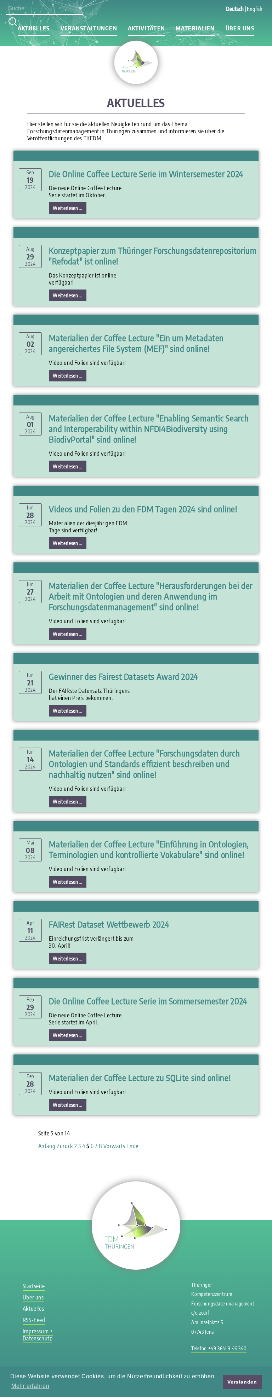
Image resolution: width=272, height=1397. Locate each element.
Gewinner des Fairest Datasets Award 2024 (123, 676)
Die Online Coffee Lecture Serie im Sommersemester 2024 (148, 1000)
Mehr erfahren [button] (30, 1386)
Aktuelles (34, 28)
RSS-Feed (34, 1319)
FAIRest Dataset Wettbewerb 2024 (109, 924)
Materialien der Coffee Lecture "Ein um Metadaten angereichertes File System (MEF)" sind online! (136, 342)
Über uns (240, 28)
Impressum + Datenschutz (38, 1335)
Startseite (34, 1286)
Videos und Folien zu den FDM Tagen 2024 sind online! (143, 508)
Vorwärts (114, 1146)
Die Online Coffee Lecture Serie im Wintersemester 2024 (146, 173)
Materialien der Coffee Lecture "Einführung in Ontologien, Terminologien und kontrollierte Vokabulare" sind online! (149, 849)
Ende (132, 1146)
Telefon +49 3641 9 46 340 (218, 1348)
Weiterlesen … (69, 209)
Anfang (47, 1146)
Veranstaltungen (89, 28)
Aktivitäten (146, 28)
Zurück (65, 1146)
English (254, 8)
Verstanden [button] (242, 1382)
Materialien (195, 28)
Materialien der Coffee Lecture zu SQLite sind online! (140, 1077)
